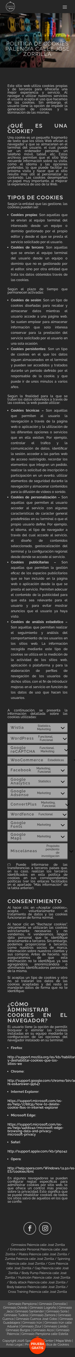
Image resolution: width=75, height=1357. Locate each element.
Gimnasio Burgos (18, 1330)
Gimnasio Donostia (52, 1304)
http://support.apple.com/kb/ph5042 (37, 1151)
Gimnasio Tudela (16, 1315)
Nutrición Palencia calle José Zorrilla (44, 1277)
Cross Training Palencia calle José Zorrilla (37, 1292)
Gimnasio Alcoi (43, 1330)
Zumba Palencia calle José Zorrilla (29, 1259)
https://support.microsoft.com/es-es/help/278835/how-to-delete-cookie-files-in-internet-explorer (35, 1104)
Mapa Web (63, 1341)
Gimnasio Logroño (43, 1307)
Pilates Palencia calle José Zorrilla (43, 1254)
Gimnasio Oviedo (15, 1307)
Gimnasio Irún (32, 1322)
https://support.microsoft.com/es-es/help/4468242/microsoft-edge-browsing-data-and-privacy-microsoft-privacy (36, 1129)
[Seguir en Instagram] (45, 1228)
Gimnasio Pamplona (22, 1304)
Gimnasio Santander (29, 1311)
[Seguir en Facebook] (30, 1228)
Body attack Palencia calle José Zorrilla (37, 1282)
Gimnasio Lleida (55, 1326)
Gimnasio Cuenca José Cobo (36, 1319)
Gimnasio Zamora (42, 1315)
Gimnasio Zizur (30, 1326)
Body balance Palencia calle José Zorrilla (36, 1287)
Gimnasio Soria (57, 1311)
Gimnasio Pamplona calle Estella (44, 1334)
